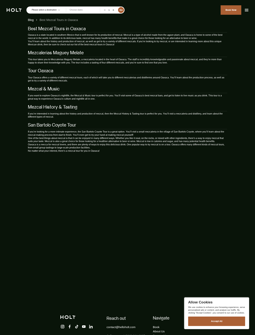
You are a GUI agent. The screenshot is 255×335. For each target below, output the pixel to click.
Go (121, 10)
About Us (159, 331)
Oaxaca (32, 35)
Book (156, 327)
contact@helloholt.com (121, 327)
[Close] (246, 300)
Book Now (230, 10)
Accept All (216, 321)
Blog (31, 20)
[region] (216, 313)
